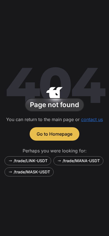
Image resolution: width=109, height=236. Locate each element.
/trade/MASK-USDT (32, 171)
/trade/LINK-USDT (31, 160)
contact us (92, 119)
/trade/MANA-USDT (81, 160)
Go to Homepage (54, 134)
